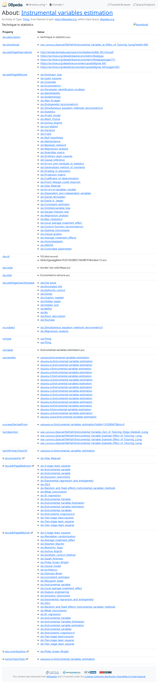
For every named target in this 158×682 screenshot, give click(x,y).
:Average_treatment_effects (58, 237)
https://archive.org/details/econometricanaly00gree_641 (73, 63)
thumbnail (10, 44)
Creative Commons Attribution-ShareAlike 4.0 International (115, 676)
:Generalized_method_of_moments (62, 167)
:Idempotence (50, 141)
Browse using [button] (37, 4)
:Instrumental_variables (56, 510)
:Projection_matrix (52, 174)
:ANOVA (46, 245)
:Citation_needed (52, 297)
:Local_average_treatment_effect (61, 223)
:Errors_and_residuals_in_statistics (62, 163)
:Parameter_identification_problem (62, 89)
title (7, 275)
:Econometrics (50, 85)
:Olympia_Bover (51, 573)
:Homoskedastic (51, 241)
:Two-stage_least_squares (57, 521)
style (7, 267)
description (11, 37)
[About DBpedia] (12, 4)
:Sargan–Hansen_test (54, 211)
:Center (46, 294)
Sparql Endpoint (145, 4)
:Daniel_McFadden (52, 197)
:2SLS (45, 484)
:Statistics (47, 111)
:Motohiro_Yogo (51, 547)
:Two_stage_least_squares (57, 525)
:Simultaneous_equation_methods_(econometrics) (71, 108)
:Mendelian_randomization (57, 536)
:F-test (45, 134)
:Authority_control (52, 290)
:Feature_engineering (54, 592)
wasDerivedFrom (15, 424)
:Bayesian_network (53, 145)
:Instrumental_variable (55, 469)
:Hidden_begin (50, 301)
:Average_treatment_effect (57, 540)
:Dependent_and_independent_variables (65, 193)
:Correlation (49, 126)
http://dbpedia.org (66, 19)
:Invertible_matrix (52, 152)
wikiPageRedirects (18, 465)
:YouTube (47, 320)
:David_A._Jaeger (51, 200)
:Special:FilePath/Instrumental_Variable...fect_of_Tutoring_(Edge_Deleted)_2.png (94, 432)
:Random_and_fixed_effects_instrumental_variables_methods (77, 488)
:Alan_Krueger (50, 100)
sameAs (9, 357)
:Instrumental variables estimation (64, 357)
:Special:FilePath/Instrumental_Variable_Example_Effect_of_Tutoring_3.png (91, 443)
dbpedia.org (107, 19)
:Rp (44, 312)
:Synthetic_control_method (57, 555)
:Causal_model (50, 566)
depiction (10, 432)
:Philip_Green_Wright (54, 562)
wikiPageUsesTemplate (18, 282)
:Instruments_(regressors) (57, 514)
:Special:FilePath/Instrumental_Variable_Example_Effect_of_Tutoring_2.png (91, 439)
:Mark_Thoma (50, 119)
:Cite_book (48, 282)
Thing (26, 19)
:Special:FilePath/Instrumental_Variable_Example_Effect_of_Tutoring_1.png (91, 435)
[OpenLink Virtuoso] (52, 672)
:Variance (47, 130)
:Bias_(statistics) (51, 219)
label (7, 350)
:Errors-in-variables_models (58, 189)
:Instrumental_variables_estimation (67, 450)
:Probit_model (50, 115)
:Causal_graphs (51, 234)
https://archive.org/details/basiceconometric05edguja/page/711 (77, 59)
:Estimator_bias (51, 74)
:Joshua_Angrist (51, 122)
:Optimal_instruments (55, 230)
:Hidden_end (49, 305)
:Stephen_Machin (52, 543)
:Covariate (48, 82)
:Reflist (46, 308)
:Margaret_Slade (51, 581)
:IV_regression (50, 495)
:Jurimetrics (48, 569)
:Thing (45, 338)
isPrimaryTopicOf (14, 450)
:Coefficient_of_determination (59, 178)
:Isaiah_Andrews (51, 558)
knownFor (13, 458)
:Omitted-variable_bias (55, 208)
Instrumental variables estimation (67, 13)
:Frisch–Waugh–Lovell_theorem (60, 182)
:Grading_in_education (55, 171)
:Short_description (52, 316)
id (5, 256)
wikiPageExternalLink (17, 52)
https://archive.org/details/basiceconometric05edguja (72, 56)
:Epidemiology (50, 97)
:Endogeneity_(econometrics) (59, 104)
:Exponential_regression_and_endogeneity (67, 480)
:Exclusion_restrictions (55, 477)
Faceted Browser (120, 4)
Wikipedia (52, 676)
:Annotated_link (51, 286)
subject (8, 327)
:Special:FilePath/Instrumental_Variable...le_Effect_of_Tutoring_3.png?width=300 (94, 44)
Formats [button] (57, 4)
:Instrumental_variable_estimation (62, 506)
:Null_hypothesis (51, 137)
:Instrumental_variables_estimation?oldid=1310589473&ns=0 (82, 424)
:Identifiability (50, 93)
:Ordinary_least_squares (56, 156)
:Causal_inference (52, 160)
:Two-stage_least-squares (57, 517)
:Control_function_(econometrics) (61, 226)
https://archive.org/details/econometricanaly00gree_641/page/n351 (80, 67)
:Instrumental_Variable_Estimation (62, 503)
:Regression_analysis (54, 148)
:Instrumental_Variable (55, 499)
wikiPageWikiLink (14, 74)
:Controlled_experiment (56, 248)
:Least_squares (50, 78)
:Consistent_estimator (55, 204)
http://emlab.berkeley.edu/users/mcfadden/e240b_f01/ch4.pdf (76, 52)
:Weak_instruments (53, 491)
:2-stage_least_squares (55, 465)
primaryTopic (15, 659)
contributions (15, 651)
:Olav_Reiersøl (50, 185)
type (6, 338)
